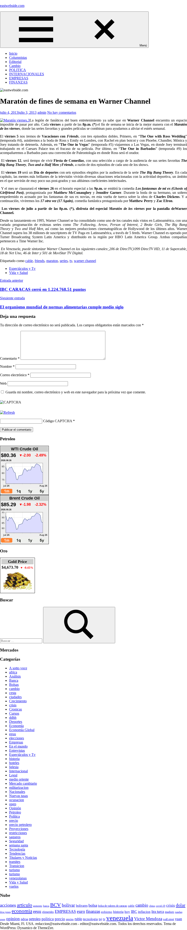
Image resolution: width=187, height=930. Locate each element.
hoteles (14, 763)
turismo (14, 870)
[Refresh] (7, 412)
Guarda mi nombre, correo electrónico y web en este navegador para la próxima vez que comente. (75, 392)
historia (14, 759)
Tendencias (17, 853)
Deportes (15, 722)
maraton (52, 261)
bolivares (82, 905)
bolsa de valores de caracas (112, 905)
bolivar (68, 905)
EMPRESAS (18, 78)
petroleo (35, 919)
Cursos (14, 713)
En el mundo (18, 746)
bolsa (92, 905)
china (152, 905)
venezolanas (18, 878)
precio (13, 820)
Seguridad (16, 841)
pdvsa (24, 919)
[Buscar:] (21, 641)
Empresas (16, 742)
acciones (8, 905)
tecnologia (90, 919)
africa (13, 672)
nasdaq (178, 912)
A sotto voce (18, 668)
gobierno (106, 912)
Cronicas (15, 709)
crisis (12, 705)
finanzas (93, 911)
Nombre (7, 366)
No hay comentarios (61, 112)
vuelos (13, 886)
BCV (55, 905)
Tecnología (17, 849)
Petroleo (15, 812)
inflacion (144, 912)
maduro (169, 912)
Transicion (16, 866)
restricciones (18, 833)
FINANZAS (18, 82)
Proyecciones (18, 829)
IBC (134, 912)
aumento (37, 905)
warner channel (85, 261)
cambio (14, 689)
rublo (78, 919)
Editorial (15, 62)
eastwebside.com (12, 6)
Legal (13, 775)
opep (12, 804)
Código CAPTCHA (57, 421)
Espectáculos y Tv (22, 268)
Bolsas (14, 685)
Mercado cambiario (23, 783)
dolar (180, 905)
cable (29, 261)
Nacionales (17, 792)
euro (81, 911)
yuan (178, 919)
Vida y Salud (18, 273)
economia (22, 911)
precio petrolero (20, 825)
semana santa (18, 845)
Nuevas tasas (18, 796)
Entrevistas (17, 750)
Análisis (15, 676)
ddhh (12, 717)
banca (46, 906)
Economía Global (21, 730)
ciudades (15, 697)
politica (48, 919)
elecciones (16, 738)
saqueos (15, 837)
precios (70, 919)
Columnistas (18, 57)
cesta (12, 693)
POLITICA (17, 70)
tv (71, 261)
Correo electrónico (14, 375)
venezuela (119, 918)
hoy (127, 912)
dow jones (5, 912)
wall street (168, 919)
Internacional (18, 771)
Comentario (10, 358)
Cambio (15, 66)
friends (39, 261)
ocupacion (16, 800)
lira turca (157, 911)
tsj (100, 919)
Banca (13, 680)
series (64, 261)
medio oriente (19, 779)
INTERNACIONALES (26, 74)
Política (14, 816)
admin (41, 112)
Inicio (13, 53)
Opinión (15, 808)
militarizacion (19, 787)
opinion (13, 918)
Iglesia (13, 767)
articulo (24, 905)
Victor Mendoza (148, 918)
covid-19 (160, 905)
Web (3, 383)
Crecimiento (18, 701)
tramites (14, 862)
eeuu (12, 734)
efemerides (48, 912)
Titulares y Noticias (23, 858)
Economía (16, 726)
